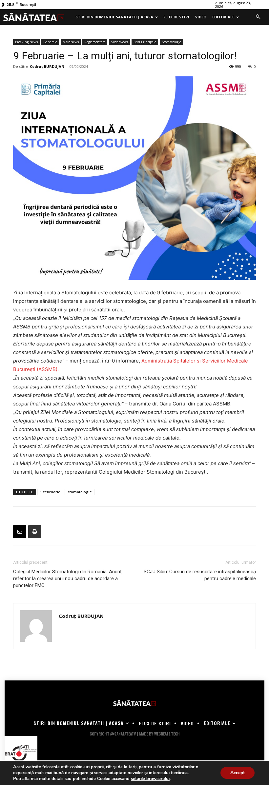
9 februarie (50, 491)
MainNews (71, 42)
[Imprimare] (34, 531)
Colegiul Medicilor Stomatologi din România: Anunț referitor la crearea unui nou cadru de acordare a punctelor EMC (67, 578)
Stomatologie (171, 42)
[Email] (19, 531)
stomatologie (80, 491)
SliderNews (119, 42)
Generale (50, 42)
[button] (258, 17)
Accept (237, 773)
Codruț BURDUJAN (47, 66)
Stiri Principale (145, 42)
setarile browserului (150, 779)
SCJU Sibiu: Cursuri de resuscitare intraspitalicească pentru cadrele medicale (200, 575)
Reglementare (94, 42)
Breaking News (26, 42)
